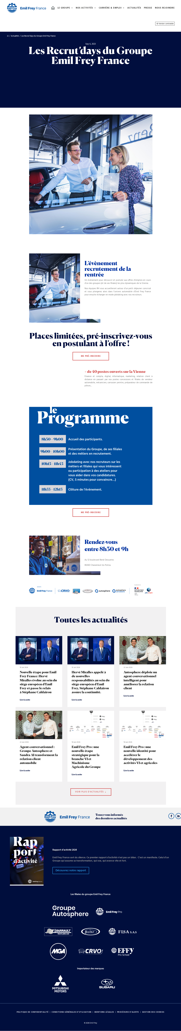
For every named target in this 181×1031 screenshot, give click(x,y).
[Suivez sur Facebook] (171, 816)
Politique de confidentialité (33, 1012)
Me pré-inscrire (91, 356)
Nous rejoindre (165, 8)
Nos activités (84, 8)
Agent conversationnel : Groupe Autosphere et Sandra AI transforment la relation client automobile (39, 746)
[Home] (53, 8)
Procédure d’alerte (128, 1012)
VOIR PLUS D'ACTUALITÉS (89, 792)
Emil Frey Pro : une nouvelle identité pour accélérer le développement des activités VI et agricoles (142, 746)
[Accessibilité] (165, 24)
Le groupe (64, 8)
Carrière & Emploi (110, 8)
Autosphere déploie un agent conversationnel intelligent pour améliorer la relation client (142, 671)
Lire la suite (25, 700)
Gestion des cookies (153, 1012)
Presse (148, 8)
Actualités (134, 8)
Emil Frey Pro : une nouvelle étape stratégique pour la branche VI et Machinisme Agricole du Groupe (90, 746)
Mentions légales (104, 1012)
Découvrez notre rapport (71, 870)
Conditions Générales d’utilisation (71, 1012)
